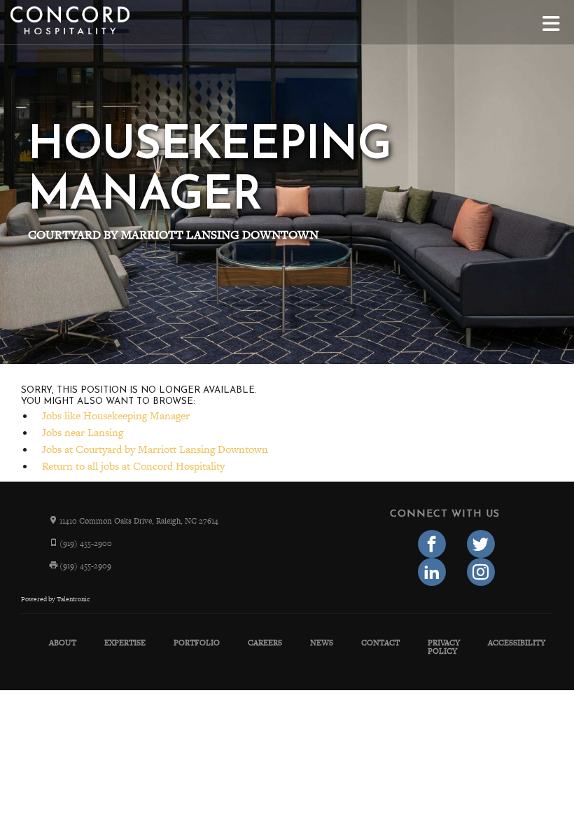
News (321, 642)
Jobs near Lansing (82, 432)
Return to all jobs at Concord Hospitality (133, 465)
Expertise (125, 642)
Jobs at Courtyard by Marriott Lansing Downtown (155, 449)
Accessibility (516, 642)
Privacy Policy (444, 647)
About (62, 642)
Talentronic (73, 599)
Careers (265, 642)
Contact (380, 642)
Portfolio (197, 642)
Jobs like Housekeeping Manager (116, 415)
